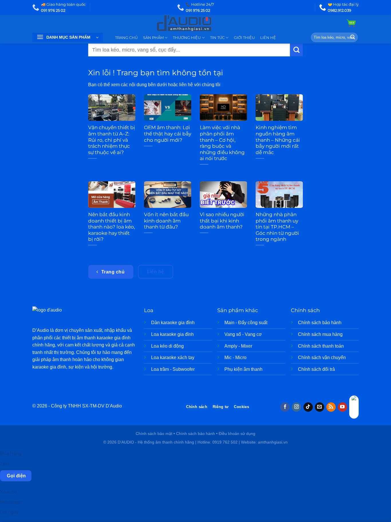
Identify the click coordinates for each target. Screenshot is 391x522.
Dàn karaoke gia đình (173, 322)
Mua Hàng (10, 453)
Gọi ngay (9, 512)
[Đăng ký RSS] (331, 407)
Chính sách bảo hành (319, 322)
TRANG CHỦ (126, 38)
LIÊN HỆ (268, 38)
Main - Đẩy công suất (245, 322)
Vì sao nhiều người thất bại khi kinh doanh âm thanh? (222, 221)
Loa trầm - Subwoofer (173, 369)
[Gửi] (353, 37)
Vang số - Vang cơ (243, 334)
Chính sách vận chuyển (322, 357)
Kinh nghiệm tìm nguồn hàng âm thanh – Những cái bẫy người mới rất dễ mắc (278, 140)
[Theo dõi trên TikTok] (308, 407)
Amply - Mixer (238, 346)
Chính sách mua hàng (320, 334)
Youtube (8, 492)
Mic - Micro (235, 357)
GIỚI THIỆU (244, 38)
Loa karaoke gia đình (172, 334)
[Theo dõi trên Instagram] (296, 407)
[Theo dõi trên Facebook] (285, 407)
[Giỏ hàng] (351, 23)
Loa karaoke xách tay (172, 357)
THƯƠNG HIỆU (187, 38)
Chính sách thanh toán (321, 346)
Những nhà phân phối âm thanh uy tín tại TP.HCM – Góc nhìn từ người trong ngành (277, 227)
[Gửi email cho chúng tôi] (319, 407)
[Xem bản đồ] (354, 407)
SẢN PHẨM (153, 38)
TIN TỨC (217, 38)
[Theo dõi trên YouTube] (342, 407)
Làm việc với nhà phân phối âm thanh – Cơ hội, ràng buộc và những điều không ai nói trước (222, 143)
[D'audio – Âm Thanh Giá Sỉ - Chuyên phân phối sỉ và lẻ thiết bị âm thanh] (195, 23)
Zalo (4, 463)
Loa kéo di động (167, 346)
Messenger (11, 502)
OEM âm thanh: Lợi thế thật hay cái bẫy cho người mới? (167, 134)
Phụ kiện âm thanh (243, 369)
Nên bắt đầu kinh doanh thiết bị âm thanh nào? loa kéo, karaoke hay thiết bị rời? (111, 227)
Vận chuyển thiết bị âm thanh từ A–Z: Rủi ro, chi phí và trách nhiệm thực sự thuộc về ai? (111, 140)
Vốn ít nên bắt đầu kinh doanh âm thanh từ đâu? (166, 221)
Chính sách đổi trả (316, 369)
